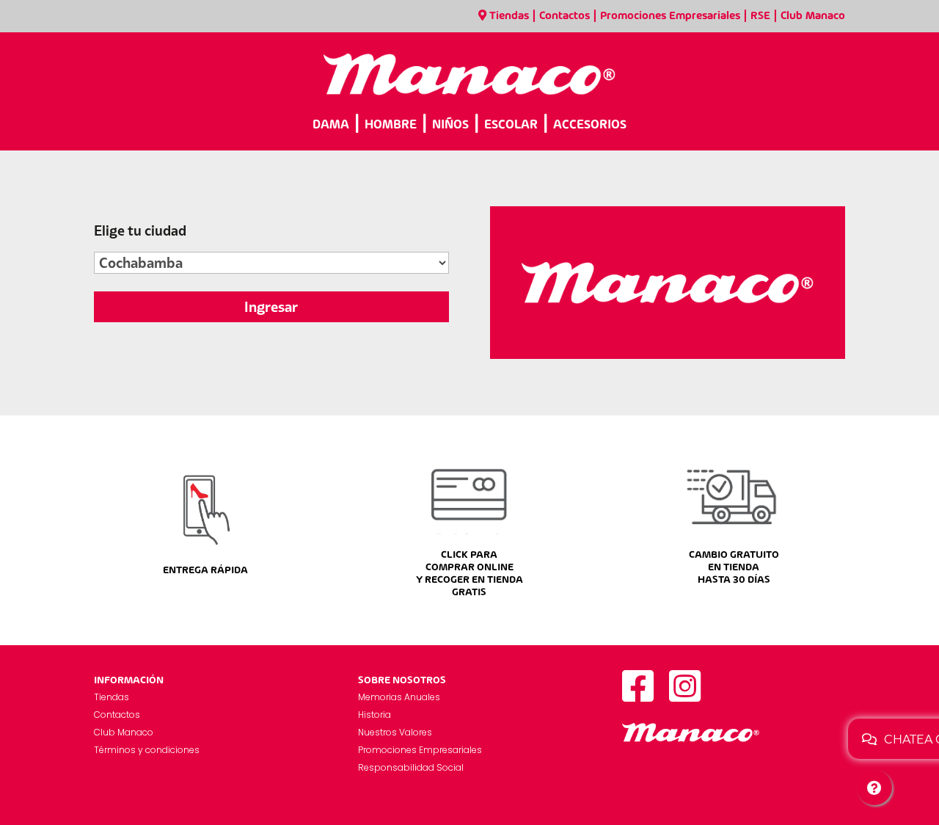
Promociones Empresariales (670, 16)
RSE (760, 16)
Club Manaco (813, 16)
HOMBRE (391, 125)
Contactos (564, 16)
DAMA (331, 125)
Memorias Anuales (399, 697)
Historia (374, 714)
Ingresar (271, 307)
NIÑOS (450, 125)
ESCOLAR (511, 125)
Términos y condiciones (147, 750)
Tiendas (509, 16)
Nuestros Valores (395, 732)
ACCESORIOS (589, 125)
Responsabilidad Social (411, 767)
